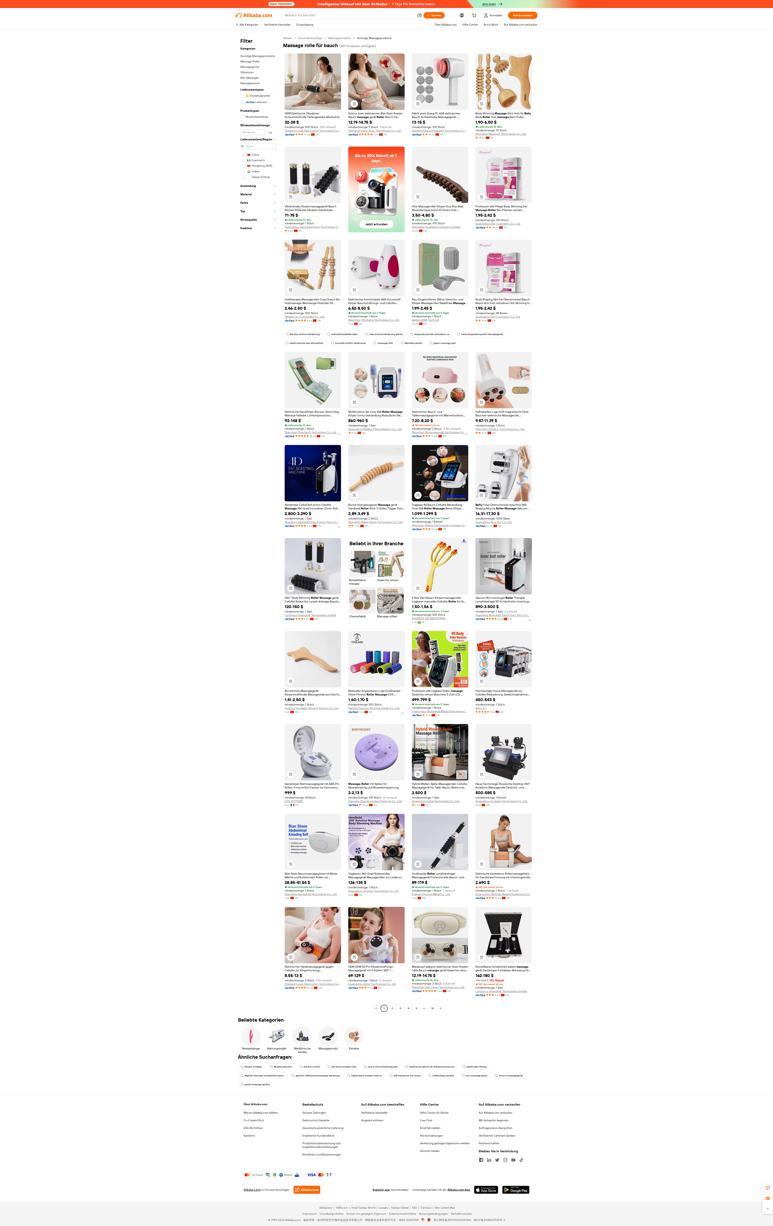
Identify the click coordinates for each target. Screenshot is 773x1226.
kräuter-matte (312, 1066)
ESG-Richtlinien (253, 1128)
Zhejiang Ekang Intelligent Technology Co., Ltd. (440, 130)
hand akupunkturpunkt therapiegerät (482, 334)
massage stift (385, 343)
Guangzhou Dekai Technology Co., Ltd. (436, 801)
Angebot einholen (372, 1120)
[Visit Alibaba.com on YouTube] (513, 1160)
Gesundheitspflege (310, 38)
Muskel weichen (283, 1066)
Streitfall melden (430, 1128)
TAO (414, 1207)
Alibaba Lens (252, 1189)
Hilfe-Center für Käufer (434, 1112)
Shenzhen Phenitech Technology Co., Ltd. (311, 432)
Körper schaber (253, 1066)
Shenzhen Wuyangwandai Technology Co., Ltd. (440, 432)
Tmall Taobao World (363, 1207)
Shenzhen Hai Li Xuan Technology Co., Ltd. (374, 130)
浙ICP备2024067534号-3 (489, 1220)
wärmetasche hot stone (407, 1075)
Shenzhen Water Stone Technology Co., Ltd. (375, 522)
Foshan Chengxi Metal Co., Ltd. (431, 894)
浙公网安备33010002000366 (452, 1220)
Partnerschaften (489, 1143)
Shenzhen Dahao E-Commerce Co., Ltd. (500, 429)
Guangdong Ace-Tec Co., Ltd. (493, 522)
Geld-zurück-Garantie (315, 1120)
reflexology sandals (443, 1075)
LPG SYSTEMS (294, 801)
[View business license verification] (423, 1220)
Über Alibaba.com (255, 1104)
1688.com (342, 1207)
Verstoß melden (430, 1151)
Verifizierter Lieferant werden (497, 1135)
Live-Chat (426, 1120)
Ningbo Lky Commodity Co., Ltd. (305, 316)
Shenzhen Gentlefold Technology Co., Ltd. (311, 894)
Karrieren (249, 1135)
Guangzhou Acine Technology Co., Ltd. (372, 984)
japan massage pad (445, 343)
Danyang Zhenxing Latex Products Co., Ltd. (375, 801)
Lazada (383, 1207)
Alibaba (287, 38)
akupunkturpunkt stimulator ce (432, 334)
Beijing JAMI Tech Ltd (425, 320)
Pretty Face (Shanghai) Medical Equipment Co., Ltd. (440, 711)
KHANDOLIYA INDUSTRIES (428, 618)
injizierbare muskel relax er (366, 1075)
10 (432, 1008)
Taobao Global (399, 1207)
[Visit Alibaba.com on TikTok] (521, 1160)
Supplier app (381, 1189)
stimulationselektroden (344, 334)
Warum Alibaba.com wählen (261, 1112)
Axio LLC (480, 708)
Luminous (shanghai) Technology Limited (310, 615)
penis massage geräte (257, 1084)
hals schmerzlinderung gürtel (386, 334)
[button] (419, 15)
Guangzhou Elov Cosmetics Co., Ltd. (498, 223)
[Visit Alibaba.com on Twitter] (497, 1160)
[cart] (475, 16)
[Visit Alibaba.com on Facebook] (481, 1160)
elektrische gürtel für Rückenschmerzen (432, 1066)
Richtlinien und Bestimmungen (321, 1154)
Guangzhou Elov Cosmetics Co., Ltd (497, 316)
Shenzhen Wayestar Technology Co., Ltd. (500, 134)
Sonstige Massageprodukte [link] (374, 38)
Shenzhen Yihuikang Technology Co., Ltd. (373, 320)
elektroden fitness (476, 1066)
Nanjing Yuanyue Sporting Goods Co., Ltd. (374, 708)
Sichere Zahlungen (314, 1112)
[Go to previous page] (376, 1008)
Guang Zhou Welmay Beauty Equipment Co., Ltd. (503, 894)
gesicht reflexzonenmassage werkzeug (318, 1075)
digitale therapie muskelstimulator (264, 1075)
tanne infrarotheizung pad (382, 1066)
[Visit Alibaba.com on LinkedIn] (489, 1160)
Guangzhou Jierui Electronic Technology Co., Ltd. (313, 227)
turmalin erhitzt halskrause (350, 343)
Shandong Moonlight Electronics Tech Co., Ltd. (313, 522)
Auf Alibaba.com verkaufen (495, 1112)
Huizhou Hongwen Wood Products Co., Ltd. (312, 708)
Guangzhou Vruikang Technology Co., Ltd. (501, 801)
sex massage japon (476, 1075)
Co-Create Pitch (254, 1120)
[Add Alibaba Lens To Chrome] (306, 1190)
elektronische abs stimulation (306, 343)
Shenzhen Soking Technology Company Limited (440, 525)
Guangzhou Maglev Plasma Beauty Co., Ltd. (375, 429)
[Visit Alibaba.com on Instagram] (505, 1160)
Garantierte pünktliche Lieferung (322, 1128)
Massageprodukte (339, 38)
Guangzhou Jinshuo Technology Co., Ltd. (373, 891)
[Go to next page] (440, 1008)
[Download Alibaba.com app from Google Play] (515, 1190)
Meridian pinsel (413, 343)
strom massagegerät (511, 1075)
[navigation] (258, 524)
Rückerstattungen (431, 1135)
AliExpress (325, 1207)
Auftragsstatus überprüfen (495, 1128)
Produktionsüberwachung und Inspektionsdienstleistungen (321, 1145)
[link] (768, 1188)
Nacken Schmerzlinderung (305, 334)
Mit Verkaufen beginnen (494, 1120)
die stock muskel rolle (344, 1066)
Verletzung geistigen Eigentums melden (445, 1143)
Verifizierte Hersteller (374, 1112)
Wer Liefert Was (445, 1207)
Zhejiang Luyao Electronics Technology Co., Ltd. (313, 130)
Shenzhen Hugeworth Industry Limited (436, 227)
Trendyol (426, 1207)
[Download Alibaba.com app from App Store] (486, 1190)
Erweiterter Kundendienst (318, 1135)
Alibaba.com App (458, 1189)
